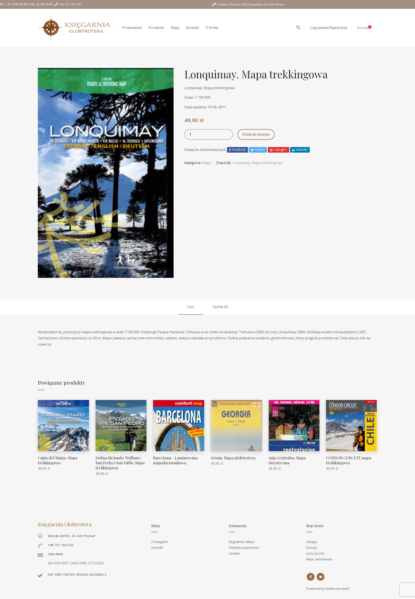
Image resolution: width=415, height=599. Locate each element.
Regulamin (256, 4)
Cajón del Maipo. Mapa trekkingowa (57, 460)
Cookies (234, 553)
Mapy (175, 27)
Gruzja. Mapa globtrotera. (233, 457)
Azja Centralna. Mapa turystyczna (287, 460)
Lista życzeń (315, 553)
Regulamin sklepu (241, 541)
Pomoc (280, 4)
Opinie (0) (220, 306)
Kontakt (270, 4)
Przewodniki (132, 27)
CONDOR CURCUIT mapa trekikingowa (348, 460)
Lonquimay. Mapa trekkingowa (257, 162)
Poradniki (156, 27)
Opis (190, 306)
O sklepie (222, 4)
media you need (337, 588)
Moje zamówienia (319, 559)
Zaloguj (311, 541)
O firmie (212, 27)
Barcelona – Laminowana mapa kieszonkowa (175, 460)
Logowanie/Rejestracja (328, 27)
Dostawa (235, 4)
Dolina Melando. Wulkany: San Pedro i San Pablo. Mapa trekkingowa (120, 463)
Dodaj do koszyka (256, 134)
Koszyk (311, 547)
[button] (166, 72)
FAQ (245, 4)
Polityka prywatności (244, 547)
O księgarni (159, 541)
